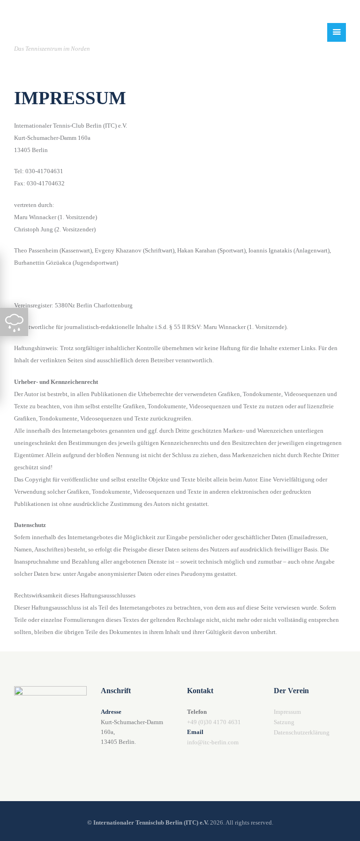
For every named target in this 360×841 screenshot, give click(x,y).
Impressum (287, 711)
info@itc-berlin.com (213, 742)
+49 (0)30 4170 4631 (214, 722)
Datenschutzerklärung (302, 732)
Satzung (284, 722)
